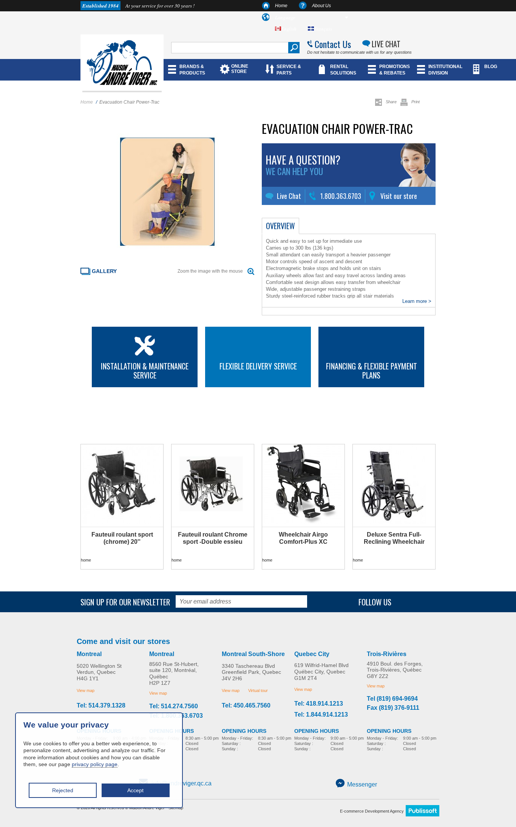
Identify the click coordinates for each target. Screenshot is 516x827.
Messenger (362, 784)
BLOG (490, 66)
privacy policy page (94, 764)
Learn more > (416, 301)
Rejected (62, 790)
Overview (280, 225)
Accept (135, 790)
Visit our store (398, 196)
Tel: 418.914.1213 (318, 703)
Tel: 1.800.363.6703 (176, 715)
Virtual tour (258, 690)
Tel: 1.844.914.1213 (321, 714)
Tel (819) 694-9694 (392, 698)
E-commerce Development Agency (372, 811)
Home (281, 5)
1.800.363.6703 (340, 196)
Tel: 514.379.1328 (101, 705)
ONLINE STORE (239, 69)
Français (323, 28)
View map (85, 690)
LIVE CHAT (386, 44)
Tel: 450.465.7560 (246, 705)
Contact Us (333, 44)
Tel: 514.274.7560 (173, 706)
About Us (321, 5)
